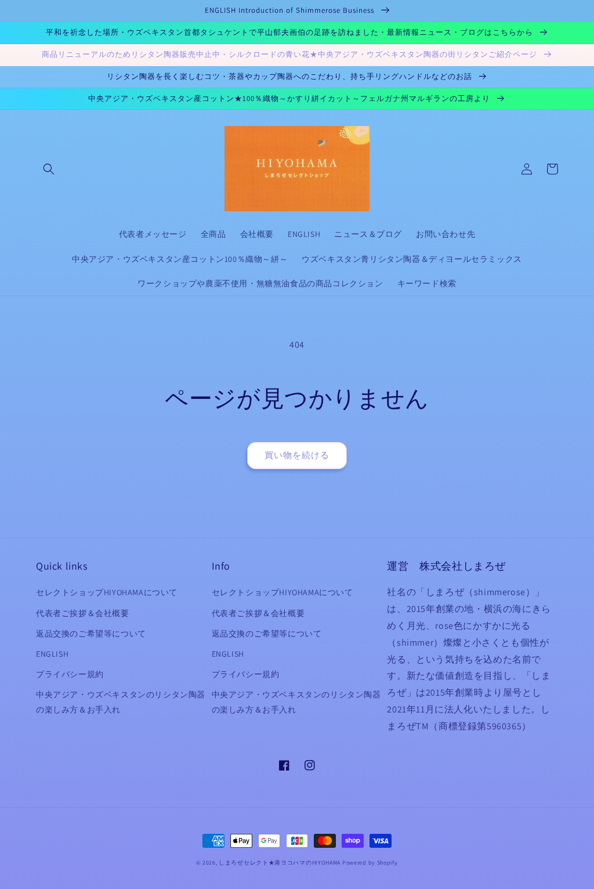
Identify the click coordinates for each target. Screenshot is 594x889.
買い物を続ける (297, 454)
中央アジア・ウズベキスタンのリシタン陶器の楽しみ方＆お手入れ (120, 701)
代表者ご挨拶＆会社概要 (82, 613)
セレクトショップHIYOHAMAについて (107, 592)
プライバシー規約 (70, 674)
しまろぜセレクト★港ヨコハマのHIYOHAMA (280, 862)
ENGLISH (52, 654)
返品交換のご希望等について (91, 633)
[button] (48, 169)
